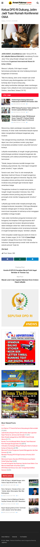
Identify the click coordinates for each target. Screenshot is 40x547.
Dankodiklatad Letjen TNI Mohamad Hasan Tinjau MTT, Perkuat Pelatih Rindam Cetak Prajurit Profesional (23, 118)
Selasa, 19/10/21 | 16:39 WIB (9, 21)
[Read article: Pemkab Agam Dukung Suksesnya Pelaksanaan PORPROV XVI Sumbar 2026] (5, 102)
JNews (7, 540)
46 (18, 503)
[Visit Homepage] (20, 3)
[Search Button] (38, 3)
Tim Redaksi (23, 536)
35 (17, 512)
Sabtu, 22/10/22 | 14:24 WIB (8, 503)
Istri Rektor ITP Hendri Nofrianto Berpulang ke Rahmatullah (19, 428)
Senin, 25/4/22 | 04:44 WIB (8, 512)
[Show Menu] (2, 3)
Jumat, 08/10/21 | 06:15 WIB (9, 485)
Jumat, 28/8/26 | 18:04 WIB (19, 112)
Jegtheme (4, 542)
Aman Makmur (5, 536)
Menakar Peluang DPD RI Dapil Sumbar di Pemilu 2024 (17, 454)
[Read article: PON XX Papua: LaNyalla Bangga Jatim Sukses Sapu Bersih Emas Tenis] (34, 483)
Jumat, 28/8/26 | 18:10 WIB (19, 104)
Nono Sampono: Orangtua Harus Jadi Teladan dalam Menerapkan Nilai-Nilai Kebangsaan (12, 491)
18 (27, 112)
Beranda (14, 536)
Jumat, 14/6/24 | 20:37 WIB (8, 495)
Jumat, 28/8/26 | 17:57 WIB (19, 122)
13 (18, 485)
